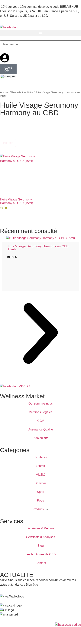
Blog (40, 545)
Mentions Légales (40, 412)
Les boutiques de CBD (40, 554)
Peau (40, 500)
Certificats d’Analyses (40, 537)
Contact (40, 563)
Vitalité (40, 474)
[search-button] (3, 51)
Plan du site (40, 438)
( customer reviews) (22, 271)
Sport (40, 491)
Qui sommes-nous (40, 403)
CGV (40, 420)
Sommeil (41, 483)
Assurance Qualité (40, 429)
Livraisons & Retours (40, 528)
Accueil (4, 92)
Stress (40, 466)
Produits (38, 509)
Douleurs (40, 457)
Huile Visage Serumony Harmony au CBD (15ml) (37, 248)
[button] (40, 33)
